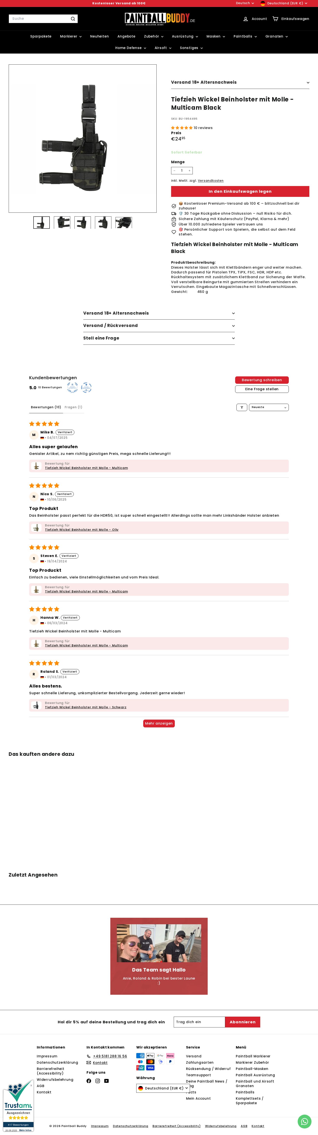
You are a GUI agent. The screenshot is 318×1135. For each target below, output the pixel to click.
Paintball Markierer (253, 1056)
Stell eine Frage (101, 338)
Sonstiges (189, 48)
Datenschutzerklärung (57, 1062)
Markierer (69, 36)
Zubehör (152, 36)
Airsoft (161, 48)
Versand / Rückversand (110, 325)
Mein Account (198, 1098)
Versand (194, 1056)
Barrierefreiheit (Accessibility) (50, 1071)
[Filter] (241, 407)
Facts (191, 1092)
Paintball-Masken (252, 1068)
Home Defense (129, 48)
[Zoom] (82, 138)
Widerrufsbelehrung (55, 1079)
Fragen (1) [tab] (73, 407)
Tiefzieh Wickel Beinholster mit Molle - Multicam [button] (86, 468)
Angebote (126, 36)
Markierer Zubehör (252, 1062)
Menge (178, 162)
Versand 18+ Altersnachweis (204, 82)
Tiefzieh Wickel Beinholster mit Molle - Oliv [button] (82, 530)
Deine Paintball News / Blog (207, 1083)
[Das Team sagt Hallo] (159, 943)
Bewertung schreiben (262, 379)
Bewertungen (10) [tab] (46, 407)
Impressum (47, 1056)
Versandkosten (210, 181)
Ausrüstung (183, 36)
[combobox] (43, 18)
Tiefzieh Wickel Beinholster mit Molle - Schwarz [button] (86, 707)
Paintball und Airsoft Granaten (255, 1083)
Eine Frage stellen (262, 389)
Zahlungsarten (200, 1062)
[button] (182, 127)
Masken (214, 36)
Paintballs (244, 36)
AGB (40, 1086)
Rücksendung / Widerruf (208, 1068)
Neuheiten (99, 36)
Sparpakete (40, 36)
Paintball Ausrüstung (255, 1075)
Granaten (274, 36)
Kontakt (44, 1092)
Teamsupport (198, 1075)
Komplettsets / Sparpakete (250, 1100)
